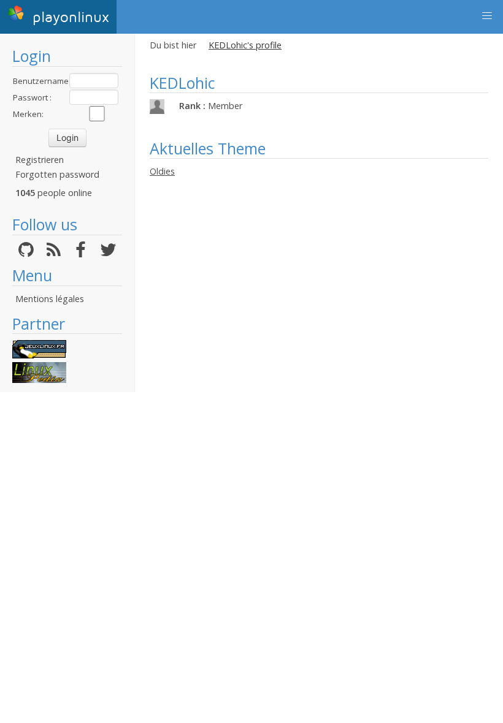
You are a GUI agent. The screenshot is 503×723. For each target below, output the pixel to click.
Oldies (162, 171)
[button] (487, 16)
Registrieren (39, 159)
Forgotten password (57, 174)
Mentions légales (49, 299)
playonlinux (68, 17)
